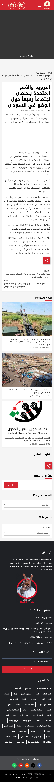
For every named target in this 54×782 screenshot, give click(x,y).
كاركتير (48, 736)
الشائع (10, 704)
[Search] (3, 5)
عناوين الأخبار (46, 731)
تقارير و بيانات (14, 720)
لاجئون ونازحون (36, 736)
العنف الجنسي (38, 715)
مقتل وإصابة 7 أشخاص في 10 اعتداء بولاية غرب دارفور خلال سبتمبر (27, 274)
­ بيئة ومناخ (29, 688)
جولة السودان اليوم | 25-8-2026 (41, 637)
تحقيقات (39, 720)
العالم (25, 709)
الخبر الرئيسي (29, 704)
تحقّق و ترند (27, 720)
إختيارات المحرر (26, 693)
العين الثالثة (24, 715)
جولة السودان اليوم (44, 726)
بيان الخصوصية (32, 759)
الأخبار (24, 699)
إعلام (15, 693)
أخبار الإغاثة (47, 693)
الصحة (48, 709)
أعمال (37, 693)
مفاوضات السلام (11, 736)
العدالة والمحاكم (13, 709)
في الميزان (22, 731)
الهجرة (48, 720)
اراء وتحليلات (34, 699)
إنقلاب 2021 (46, 699)
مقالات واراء (47, 742)
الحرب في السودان (44, 704)
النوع (7, 715)
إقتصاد (6, 693)
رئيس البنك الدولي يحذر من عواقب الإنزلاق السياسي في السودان (24, 283)
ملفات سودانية (33, 742)
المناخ (15, 715)
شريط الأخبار (8, 726)
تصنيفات (46, 527)
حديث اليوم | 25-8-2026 (44, 617)
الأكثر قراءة (14, 699)
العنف (49, 715)
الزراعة (18, 704)
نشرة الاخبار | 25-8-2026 (44, 623)
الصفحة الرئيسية (36, 709)
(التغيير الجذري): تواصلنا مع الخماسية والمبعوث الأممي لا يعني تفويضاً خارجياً (27, 439)
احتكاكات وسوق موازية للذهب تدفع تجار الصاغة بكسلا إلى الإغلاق (27, 391)
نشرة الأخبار (20, 742)
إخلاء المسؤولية (20, 759)
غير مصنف (33, 731)
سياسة (19, 726)
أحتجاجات (17, 688)
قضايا (13, 731)
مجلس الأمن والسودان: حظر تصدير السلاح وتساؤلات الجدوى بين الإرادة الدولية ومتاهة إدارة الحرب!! (29, 341)
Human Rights (43, 688)
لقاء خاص (24, 736)
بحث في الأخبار (43, 475)
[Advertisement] (27, 27)
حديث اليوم (29, 726)
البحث (10, 485)
